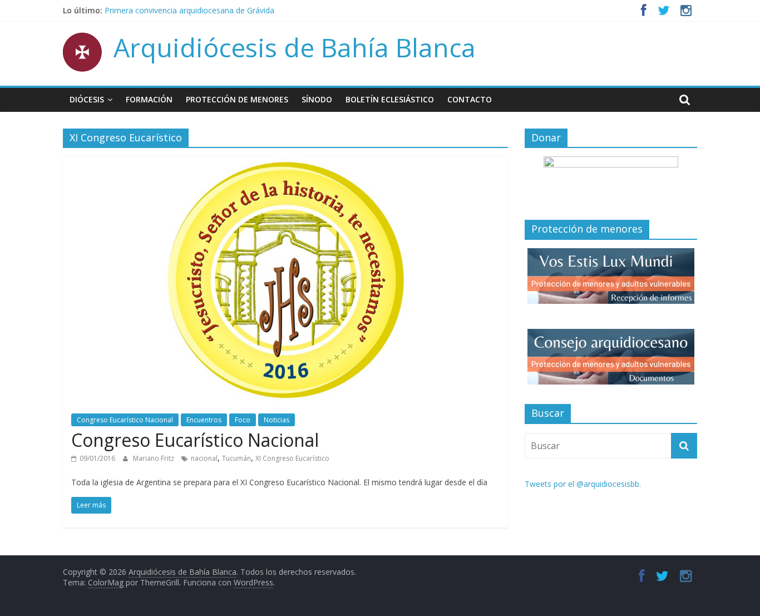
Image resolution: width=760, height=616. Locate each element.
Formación (149, 99)
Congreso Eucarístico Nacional (125, 420)
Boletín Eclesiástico (390, 99)
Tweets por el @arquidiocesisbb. (583, 484)
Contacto (469, 99)
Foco (242, 420)
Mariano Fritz (154, 458)
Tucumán (236, 458)
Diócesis (87, 99)
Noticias (276, 420)
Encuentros (203, 420)
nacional (204, 458)
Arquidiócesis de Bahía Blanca (294, 47)
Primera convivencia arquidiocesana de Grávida (189, 10)
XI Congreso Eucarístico (292, 458)
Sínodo (317, 99)
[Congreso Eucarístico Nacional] (285, 163)
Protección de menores (237, 99)
